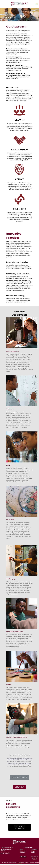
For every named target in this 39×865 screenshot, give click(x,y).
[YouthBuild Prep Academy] (19, 3)
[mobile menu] (36, 3)
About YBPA (23, 851)
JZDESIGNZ (20, 863)
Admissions (34, 849)
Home (21, 849)
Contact (33, 852)
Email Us (3, 850)
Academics (22, 852)
